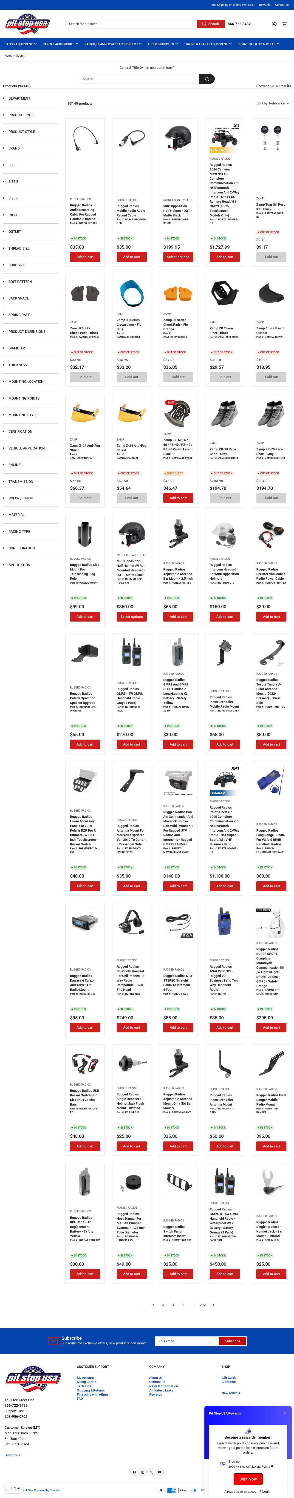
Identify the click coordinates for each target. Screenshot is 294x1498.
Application (19, 565)
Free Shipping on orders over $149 (232, 4)
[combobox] (145, 24)
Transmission (20, 482)
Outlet (14, 232)
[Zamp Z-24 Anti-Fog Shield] (85, 413)
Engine (14, 465)
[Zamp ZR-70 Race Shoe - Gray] (225, 413)
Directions (12, 1455)
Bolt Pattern (20, 282)
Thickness (17, 365)
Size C (13, 198)
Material (16, 515)
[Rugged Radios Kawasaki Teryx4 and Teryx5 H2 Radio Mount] (85, 922)
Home (8, 55)
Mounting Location (26, 382)
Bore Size (16, 265)
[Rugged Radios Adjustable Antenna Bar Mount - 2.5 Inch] (178, 534)
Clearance (229, 1382)
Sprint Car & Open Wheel (256, 44)
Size (11, 165)
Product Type (20, 115)
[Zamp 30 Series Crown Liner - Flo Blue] (132, 293)
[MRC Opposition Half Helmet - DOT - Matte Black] (178, 138)
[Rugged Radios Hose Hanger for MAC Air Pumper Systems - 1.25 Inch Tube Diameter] (132, 1183)
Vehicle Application (26, 448)
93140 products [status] (80, 103)
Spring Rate (19, 315)
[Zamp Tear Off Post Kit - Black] (271, 138)
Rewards (265, 4)
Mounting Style (22, 415)
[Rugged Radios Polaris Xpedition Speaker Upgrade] (85, 653)
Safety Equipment (19, 44)
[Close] (284, 1413)
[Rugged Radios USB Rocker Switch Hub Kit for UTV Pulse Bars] (85, 1064)
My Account (85, 1378)
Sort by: (271, 103)
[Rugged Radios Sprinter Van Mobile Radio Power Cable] (271, 534)
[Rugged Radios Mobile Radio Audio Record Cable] (132, 138)
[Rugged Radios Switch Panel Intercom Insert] (178, 1183)
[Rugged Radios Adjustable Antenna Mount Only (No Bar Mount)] (178, 1064)
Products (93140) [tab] (17, 86)
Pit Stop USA (23, 1490)
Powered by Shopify (47, 1490)
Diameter (16, 348)
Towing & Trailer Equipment (206, 44)
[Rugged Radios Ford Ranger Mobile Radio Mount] (271, 1064)
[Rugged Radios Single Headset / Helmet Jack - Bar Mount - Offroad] (271, 1183)
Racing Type (19, 532)
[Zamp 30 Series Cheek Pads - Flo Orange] (178, 293)
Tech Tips (84, 1386)
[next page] (213, 1305)
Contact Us (282, 4)
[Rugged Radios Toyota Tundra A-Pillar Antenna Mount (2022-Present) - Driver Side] (271, 653)
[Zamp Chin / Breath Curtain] (271, 293)
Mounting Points (24, 398)
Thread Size (18, 248)
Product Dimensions (26, 332)
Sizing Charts (86, 1382)
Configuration (21, 548)
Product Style (21, 132)
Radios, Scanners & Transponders (111, 44)
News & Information (163, 1386)
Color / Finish (20, 498)
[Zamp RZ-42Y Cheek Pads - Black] (85, 293)
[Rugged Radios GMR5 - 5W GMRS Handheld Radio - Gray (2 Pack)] (132, 653)
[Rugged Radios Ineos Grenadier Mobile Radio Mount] (225, 653)
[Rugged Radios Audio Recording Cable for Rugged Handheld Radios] (85, 138)
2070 (203, 1305)
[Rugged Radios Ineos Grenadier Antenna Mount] (225, 1064)
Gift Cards (229, 1378)
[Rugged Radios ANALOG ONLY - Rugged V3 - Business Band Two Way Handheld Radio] (225, 922)
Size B (13, 182)
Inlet (13, 215)
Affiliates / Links (161, 1390)
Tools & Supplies (161, 44)
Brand (14, 148)
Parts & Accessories (58, 44)
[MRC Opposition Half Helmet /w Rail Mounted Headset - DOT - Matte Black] (132, 534)
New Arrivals (231, 1393)
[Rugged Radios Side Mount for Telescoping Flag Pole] (85, 534)
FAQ (80, 1398)
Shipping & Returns (91, 1390)
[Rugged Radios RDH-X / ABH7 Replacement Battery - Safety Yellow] (85, 1183)
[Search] (207, 79)
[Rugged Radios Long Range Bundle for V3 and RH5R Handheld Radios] (271, 781)
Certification (20, 431)
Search (213, 24)
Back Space (18, 298)
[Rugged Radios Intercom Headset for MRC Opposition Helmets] (225, 534)
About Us (155, 1378)
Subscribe (232, 1341)
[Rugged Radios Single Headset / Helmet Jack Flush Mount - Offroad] (132, 1064)
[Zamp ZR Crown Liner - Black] (225, 293)
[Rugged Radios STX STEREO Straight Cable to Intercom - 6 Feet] (178, 922)
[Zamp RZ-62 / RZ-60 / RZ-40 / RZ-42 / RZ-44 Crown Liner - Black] (178, 413)
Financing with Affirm (92, 1394)
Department (19, 98)
